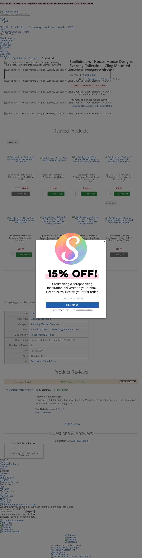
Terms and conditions (84, 310)
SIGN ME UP (72, 305)
